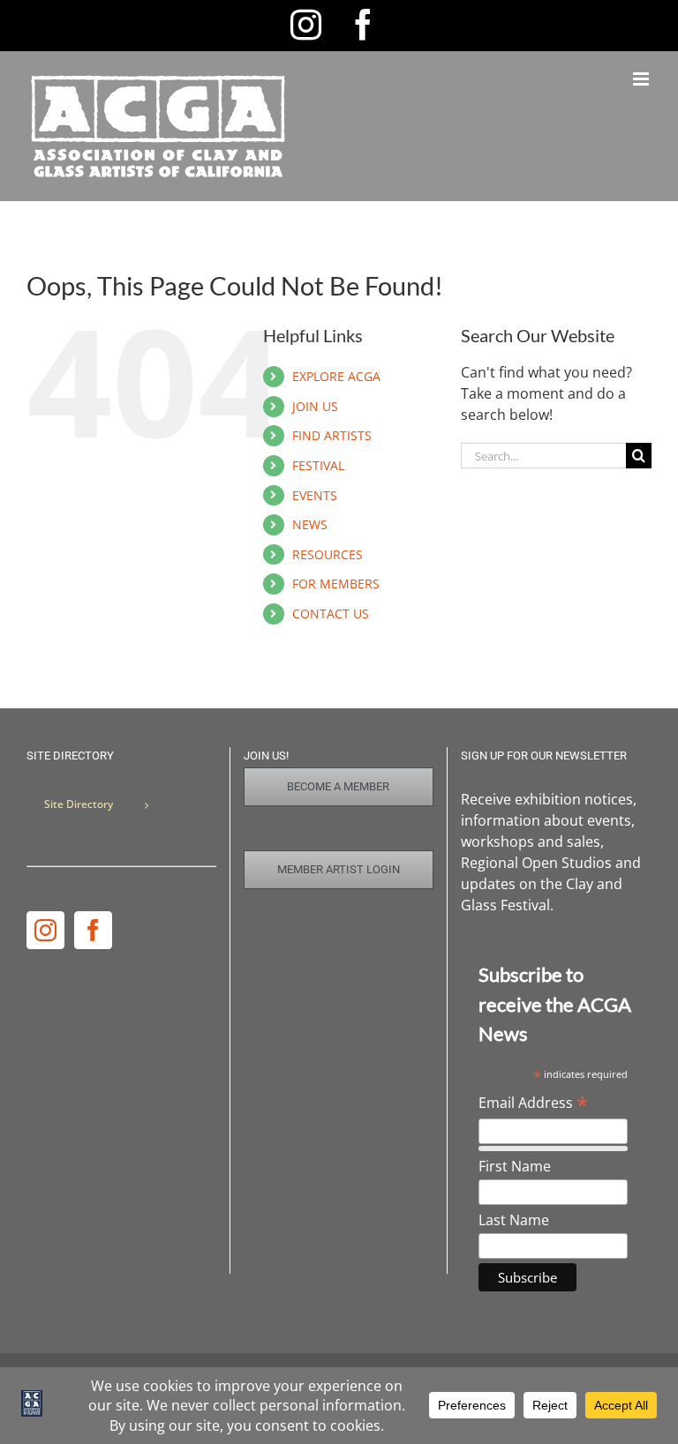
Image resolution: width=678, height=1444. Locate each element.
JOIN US (315, 406)
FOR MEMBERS (336, 583)
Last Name (513, 1220)
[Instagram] (45, 930)
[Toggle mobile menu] (642, 79)
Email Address (533, 1102)
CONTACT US (330, 613)
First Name (514, 1166)
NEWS (310, 524)
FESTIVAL (318, 465)
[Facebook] (93, 930)
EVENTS (314, 495)
